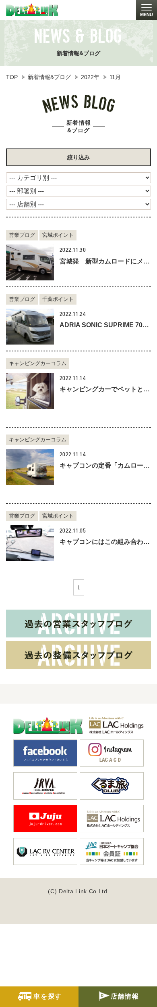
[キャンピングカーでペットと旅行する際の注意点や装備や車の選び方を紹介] (30, 391)
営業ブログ (22, 235)
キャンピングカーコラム (37, 363)
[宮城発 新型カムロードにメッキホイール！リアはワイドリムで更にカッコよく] (30, 262)
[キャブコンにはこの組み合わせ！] (30, 543)
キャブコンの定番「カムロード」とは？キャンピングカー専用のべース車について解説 (105, 465)
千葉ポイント (58, 299)
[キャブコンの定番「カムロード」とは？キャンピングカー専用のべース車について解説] (30, 467)
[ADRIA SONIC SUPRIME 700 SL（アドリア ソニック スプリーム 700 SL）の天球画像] (30, 327)
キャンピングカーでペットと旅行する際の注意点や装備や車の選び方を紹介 (105, 389)
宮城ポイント (58, 235)
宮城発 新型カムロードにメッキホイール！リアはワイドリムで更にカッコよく (105, 261)
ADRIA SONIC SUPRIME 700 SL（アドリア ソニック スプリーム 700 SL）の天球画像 (105, 325)
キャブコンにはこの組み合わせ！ (105, 541)
